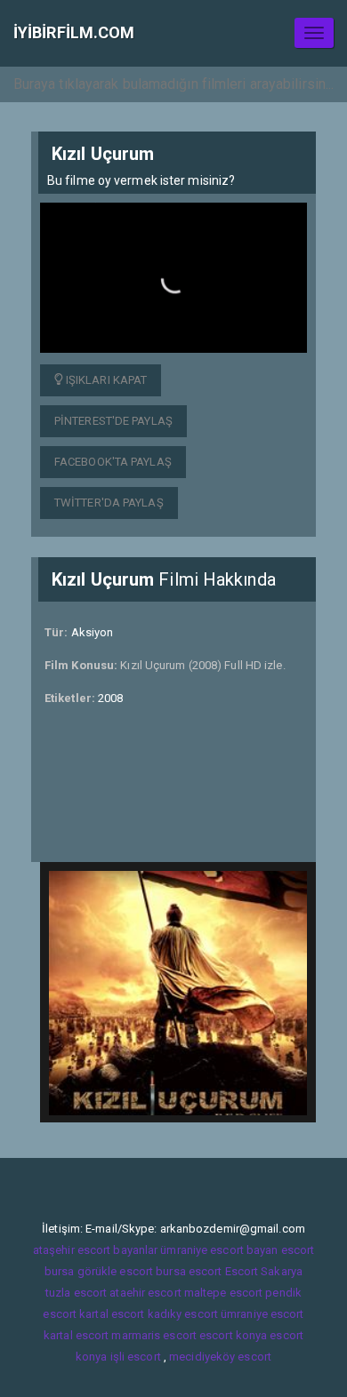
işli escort (135, 1356)
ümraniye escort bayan (219, 1250)
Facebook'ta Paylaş (113, 461)
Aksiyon (92, 632)
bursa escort (189, 1271)
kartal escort (111, 1314)
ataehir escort (145, 1292)
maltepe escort (223, 1292)
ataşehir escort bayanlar (95, 1250)
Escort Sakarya (264, 1271)
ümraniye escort (262, 1314)
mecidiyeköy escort (220, 1356)
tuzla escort (76, 1292)
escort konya (233, 1335)
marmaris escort (154, 1335)
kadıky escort (183, 1314)
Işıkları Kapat (105, 380)
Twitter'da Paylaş (109, 502)
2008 (110, 698)
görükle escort (115, 1271)
